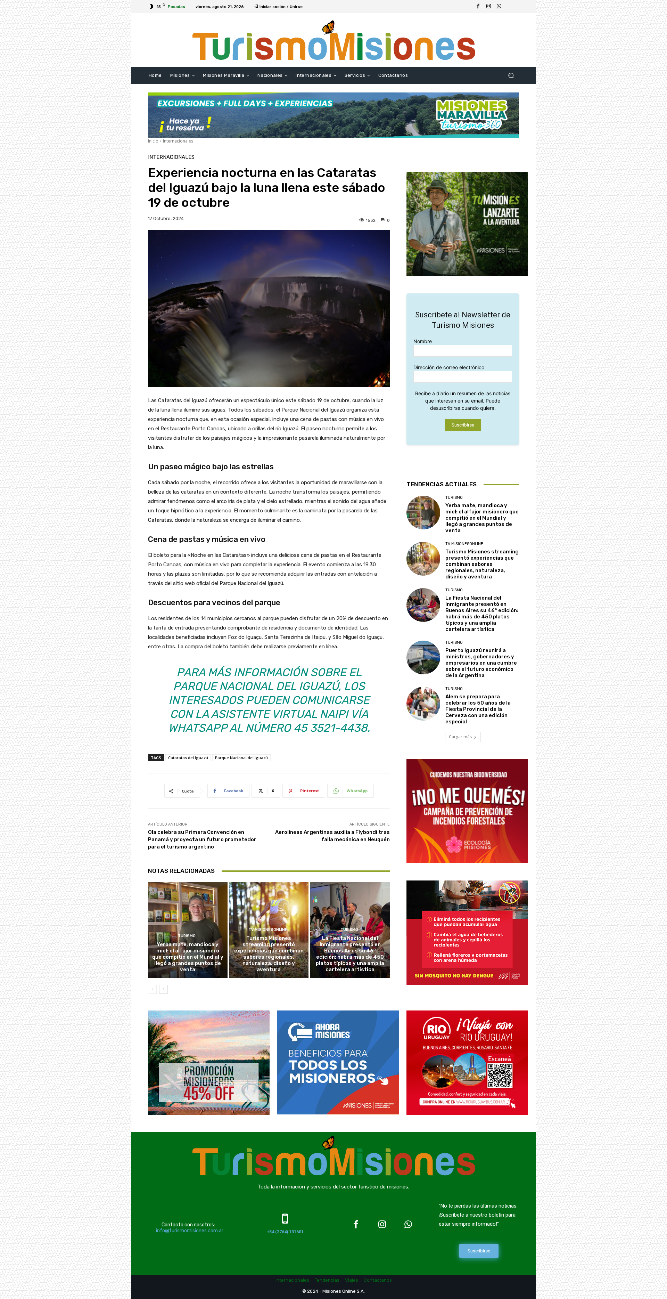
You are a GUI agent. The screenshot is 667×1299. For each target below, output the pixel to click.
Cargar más (460, 737)
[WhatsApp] (499, 6)
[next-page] (163, 989)
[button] (511, 75)
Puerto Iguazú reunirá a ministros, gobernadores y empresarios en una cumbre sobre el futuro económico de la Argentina (481, 663)
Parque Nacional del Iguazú (241, 757)
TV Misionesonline (267, 930)
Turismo (187, 936)
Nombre (422, 341)
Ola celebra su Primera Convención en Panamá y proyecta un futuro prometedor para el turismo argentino (202, 839)
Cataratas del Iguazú (188, 757)
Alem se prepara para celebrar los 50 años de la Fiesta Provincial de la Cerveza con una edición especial (478, 709)
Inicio (153, 141)
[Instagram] (488, 6)
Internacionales (178, 141)
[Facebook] (478, 6)
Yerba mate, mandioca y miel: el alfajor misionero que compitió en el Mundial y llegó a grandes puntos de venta (187, 957)
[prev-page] (152, 989)
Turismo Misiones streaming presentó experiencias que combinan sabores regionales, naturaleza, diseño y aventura (269, 954)
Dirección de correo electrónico (448, 367)
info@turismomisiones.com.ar (189, 1231)
